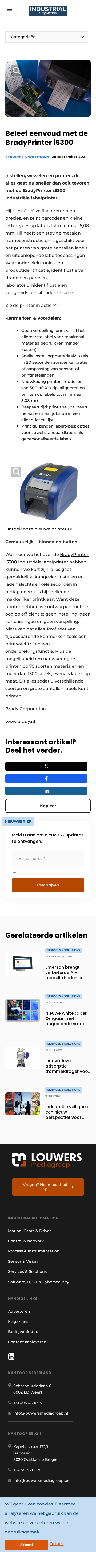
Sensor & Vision (23, 1261)
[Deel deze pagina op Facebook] (46, 778)
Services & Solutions (27, 157)
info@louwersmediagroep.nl (40, 1413)
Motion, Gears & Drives (29, 1230)
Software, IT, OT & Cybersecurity (38, 1281)
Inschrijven (48, 885)
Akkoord (26, 1545)
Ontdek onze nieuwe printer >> (39, 529)
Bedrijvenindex (23, 1331)
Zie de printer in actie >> (31, 305)
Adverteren (19, 1311)
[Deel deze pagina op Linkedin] (46, 791)
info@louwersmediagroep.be (41, 1480)
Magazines (18, 1321)
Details (56, 1543)
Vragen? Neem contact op (45, 1187)
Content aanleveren (27, 1342)
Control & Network (26, 1241)
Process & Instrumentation (33, 1251)
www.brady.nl (20, 721)
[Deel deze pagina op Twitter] (46, 766)
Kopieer (48, 805)
